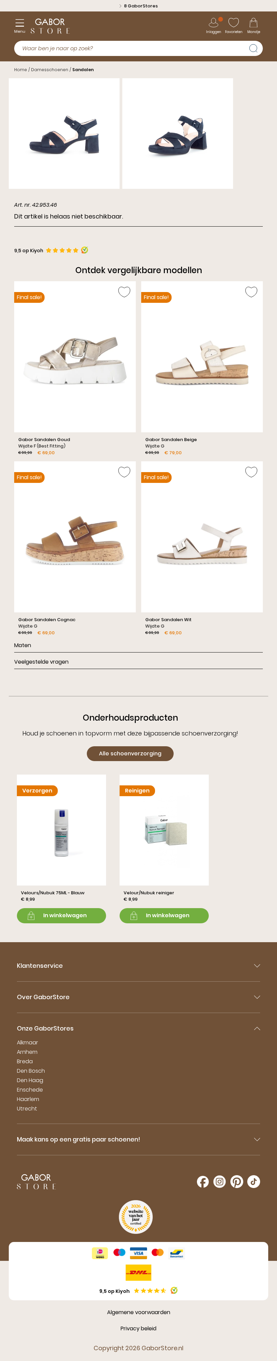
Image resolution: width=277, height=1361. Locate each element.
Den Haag (30, 1080)
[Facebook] (203, 1182)
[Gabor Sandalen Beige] (202, 368)
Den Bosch (31, 1071)
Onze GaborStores (45, 1028)
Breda (25, 1061)
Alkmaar (27, 1042)
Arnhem (27, 1052)
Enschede (30, 1090)
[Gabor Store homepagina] (50, 26)
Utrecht (27, 1108)
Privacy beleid (138, 1328)
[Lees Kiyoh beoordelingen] (84, 250)
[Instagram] (219, 1181)
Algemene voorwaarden (138, 1312)
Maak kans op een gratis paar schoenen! (78, 1139)
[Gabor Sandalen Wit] (202, 548)
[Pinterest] (236, 1181)
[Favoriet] (124, 292)
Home (20, 70)
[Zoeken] (256, 47)
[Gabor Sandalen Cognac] (75, 548)
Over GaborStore (43, 997)
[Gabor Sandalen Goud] (75, 368)
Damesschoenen (49, 70)
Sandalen (83, 70)
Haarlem (28, 1099)
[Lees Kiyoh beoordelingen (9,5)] (174, 1290)
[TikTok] (253, 1181)
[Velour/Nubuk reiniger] (164, 849)
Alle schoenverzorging (130, 753)
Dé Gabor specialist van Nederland (141, 6)
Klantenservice (40, 965)
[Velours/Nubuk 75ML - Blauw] (61, 849)
